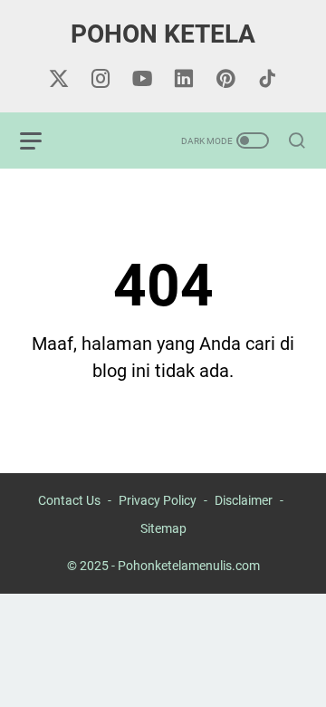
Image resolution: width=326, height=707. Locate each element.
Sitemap (163, 528)
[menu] (41, 140)
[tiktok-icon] (267, 80)
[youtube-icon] (142, 80)
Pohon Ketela (163, 34)
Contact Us (69, 500)
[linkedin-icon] (184, 80)
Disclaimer (244, 500)
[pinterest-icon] (225, 80)
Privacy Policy (158, 500)
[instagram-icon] (100, 80)
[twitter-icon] (59, 80)
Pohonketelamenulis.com (189, 565)
